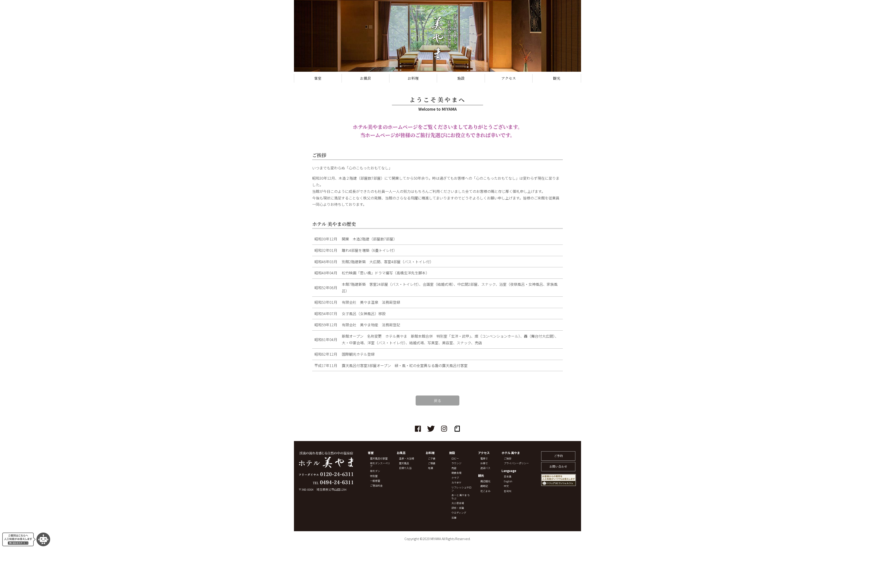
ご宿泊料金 (376, 485)
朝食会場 (456, 472)
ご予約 (558, 456)
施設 (461, 78)
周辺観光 (485, 481)
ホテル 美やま (511, 453)
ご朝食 (431, 463)
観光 (556, 78)
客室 (318, 78)
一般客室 (375, 480)
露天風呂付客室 (379, 458)
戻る (437, 400)
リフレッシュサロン (461, 489)
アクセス (508, 78)
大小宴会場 (457, 503)
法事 (453, 517)
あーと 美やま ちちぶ (460, 497)
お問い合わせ (558, 466)
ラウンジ (456, 463)
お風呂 (365, 78)
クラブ (455, 477)
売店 (453, 468)
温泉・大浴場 (406, 458)
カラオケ (456, 482)
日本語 (507, 476)
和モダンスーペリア (380, 465)
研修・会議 (457, 507)
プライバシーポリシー (516, 463)
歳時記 (484, 486)
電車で (484, 458)
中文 (506, 486)
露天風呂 (404, 463)
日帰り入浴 (405, 468)
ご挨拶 (507, 458)
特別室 (374, 476)
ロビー (455, 458)
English (508, 481)
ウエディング (458, 512)
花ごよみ (485, 491)
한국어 (507, 491)
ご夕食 (431, 458)
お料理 (413, 78)
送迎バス (485, 468)
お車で (484, 463)
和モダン (375, 470)
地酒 (430, 468)
